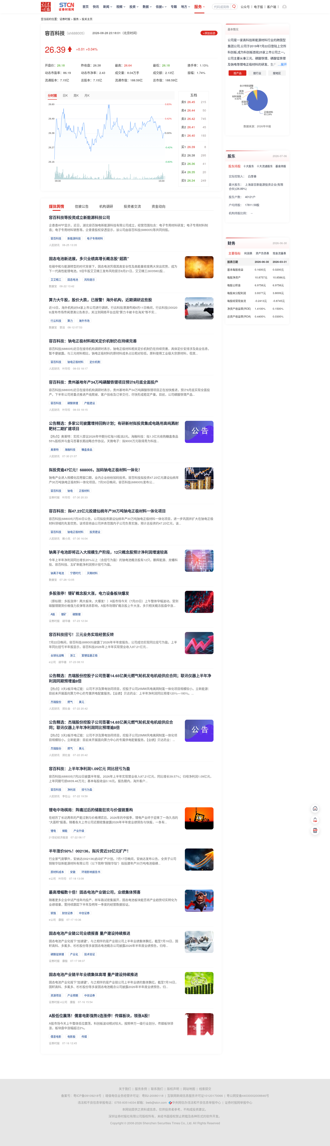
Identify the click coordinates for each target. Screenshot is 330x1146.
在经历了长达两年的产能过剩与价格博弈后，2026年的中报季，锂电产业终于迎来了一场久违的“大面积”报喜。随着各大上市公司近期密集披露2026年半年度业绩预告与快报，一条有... (113, 819)
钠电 (70, 490)
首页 (85, 6)
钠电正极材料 (75, 362)
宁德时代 (75, 573)
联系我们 (157, 1089)
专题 (174, 6)
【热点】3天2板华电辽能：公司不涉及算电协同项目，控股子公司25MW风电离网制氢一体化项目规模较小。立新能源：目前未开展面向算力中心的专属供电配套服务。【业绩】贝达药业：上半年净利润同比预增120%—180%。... (130, 690)
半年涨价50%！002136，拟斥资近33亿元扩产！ (90, 851)
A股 (53, 614)
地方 (184, 6)
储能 (64, 830)
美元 (81, 702)
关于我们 (125, 1089)
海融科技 (70, 449)
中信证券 (84, 913)
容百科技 (56, 238)
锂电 (53, 830)
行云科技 (56, 320)
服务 (198, 6)
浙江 (72, 655)
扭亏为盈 (87, 789)
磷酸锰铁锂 (57, 954)
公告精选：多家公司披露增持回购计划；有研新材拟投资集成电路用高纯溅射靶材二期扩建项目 (114, 425)
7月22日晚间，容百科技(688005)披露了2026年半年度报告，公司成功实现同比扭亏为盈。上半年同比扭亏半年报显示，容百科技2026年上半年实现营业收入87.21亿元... (113, 644)
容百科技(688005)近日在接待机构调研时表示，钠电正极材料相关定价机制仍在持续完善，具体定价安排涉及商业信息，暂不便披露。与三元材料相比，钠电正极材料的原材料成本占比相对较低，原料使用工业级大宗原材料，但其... (130, 350)
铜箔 (53, 913)
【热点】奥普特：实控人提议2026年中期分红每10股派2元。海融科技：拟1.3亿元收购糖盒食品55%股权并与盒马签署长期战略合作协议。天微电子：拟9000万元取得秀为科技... (113, 438)
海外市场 (84, 320)
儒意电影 (56, 1036)
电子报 (258, 7)
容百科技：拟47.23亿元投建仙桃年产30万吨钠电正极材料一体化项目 (107, 511)
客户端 (271, 7)
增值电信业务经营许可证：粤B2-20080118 (134, 1095)
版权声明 (173, 1089)
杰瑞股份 (56, 702)
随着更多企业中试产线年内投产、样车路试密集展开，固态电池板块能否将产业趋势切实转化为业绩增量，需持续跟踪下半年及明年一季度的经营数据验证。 (113, 902)
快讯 (96, 6)
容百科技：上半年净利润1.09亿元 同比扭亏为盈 (89, 768)
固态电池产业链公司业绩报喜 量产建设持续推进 (89, 933)
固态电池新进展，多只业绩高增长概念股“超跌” (89, 258)
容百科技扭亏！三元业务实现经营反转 (81, 634)
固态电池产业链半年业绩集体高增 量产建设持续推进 (93, 974)
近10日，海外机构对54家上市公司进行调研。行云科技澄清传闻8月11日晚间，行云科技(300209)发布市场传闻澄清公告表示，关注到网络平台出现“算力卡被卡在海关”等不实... (113, 309)
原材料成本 (57, 872)
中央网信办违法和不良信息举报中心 (196, 1102)
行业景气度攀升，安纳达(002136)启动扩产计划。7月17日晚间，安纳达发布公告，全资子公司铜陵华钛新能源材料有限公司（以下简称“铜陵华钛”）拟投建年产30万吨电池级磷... (112, 860)
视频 (119, 6)
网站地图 (189, 1089)
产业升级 (79, 830)
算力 (70, 320)
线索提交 (205, 1089)
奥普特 (55, 449)
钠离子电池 (57, 573)
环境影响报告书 (91, 872)
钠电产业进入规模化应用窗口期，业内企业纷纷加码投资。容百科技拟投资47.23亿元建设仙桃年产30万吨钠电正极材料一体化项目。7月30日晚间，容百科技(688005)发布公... (114, 479)
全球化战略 (57, 655)
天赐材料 (92, 573)
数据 (146, 6)
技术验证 (89, 954)
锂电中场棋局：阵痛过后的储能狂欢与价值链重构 (91, 809)
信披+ (160, 6)
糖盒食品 (87, 449)
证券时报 (65, 19)
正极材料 (84, 490)
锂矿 (63, 614)
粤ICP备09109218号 (87, 1095)
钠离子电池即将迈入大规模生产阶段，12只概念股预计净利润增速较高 (108, 552)
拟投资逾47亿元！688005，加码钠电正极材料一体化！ (95, 469)
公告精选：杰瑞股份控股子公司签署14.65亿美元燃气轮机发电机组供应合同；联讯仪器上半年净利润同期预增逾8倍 (130, 678)
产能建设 (89, 403)
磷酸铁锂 (72, 403)
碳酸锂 (77, 614)
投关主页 (87, 19)
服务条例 (141, 1089)
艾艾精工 (56, 279)
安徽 (72, 872)
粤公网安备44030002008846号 (248, 1095)
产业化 (74, 954)
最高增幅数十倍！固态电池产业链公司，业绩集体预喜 (95, 892)
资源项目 (56, 995)
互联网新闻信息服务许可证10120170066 (195, 1095)
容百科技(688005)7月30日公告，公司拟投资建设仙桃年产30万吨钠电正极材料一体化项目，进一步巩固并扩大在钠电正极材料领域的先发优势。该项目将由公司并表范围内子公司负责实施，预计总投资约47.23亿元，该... (131, 520)
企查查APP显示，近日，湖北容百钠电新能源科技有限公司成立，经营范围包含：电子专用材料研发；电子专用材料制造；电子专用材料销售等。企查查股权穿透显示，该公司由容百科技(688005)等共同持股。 (128, 227)
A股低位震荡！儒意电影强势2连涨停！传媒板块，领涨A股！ (100, 1015)
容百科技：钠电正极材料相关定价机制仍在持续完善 (93, 341)
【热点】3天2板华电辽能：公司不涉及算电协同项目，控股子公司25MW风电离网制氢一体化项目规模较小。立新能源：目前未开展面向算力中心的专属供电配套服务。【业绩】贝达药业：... (113, 737)
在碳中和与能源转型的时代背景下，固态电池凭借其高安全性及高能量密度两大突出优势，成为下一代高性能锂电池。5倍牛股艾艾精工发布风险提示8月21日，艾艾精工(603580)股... (113, 268)
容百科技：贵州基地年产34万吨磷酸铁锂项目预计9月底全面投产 (103, 382)
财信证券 (67, 913)
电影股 (71, 1036)
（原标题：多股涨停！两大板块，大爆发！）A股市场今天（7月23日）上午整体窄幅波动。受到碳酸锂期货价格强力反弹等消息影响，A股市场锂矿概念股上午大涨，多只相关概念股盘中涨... (113, 603)
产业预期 (72, 995)
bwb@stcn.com (156, 1102)
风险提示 (89, 279)
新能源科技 (74, 238)
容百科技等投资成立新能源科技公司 (79, 217)
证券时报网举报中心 (238, 1102)
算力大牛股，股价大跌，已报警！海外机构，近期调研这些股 (100, 299)
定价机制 (95, 362)
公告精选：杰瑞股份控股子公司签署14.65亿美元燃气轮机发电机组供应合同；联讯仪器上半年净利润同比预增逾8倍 (111, 724)
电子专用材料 (95, 238)
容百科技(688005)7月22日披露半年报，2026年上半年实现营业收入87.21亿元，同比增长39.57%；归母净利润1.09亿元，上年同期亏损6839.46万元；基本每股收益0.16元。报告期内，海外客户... (131, 778)
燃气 (70, 702)
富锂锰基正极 (90, 655)
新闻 (106, 6)
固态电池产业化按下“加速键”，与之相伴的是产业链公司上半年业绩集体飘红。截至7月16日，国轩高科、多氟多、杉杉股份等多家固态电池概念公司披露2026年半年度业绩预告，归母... (113, 943)
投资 (132, 6)
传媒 (84, 1036)
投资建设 (95, 532)
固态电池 (72, 279)
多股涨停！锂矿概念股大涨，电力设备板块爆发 (89, 593)
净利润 (71, 789)
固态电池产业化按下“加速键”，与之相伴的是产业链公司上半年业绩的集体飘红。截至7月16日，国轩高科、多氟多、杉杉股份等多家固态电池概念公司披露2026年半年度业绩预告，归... (113, 984)
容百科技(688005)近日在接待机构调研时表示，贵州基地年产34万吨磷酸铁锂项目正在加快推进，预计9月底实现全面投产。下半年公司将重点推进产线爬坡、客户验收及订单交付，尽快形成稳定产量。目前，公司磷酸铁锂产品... (129, 392)
